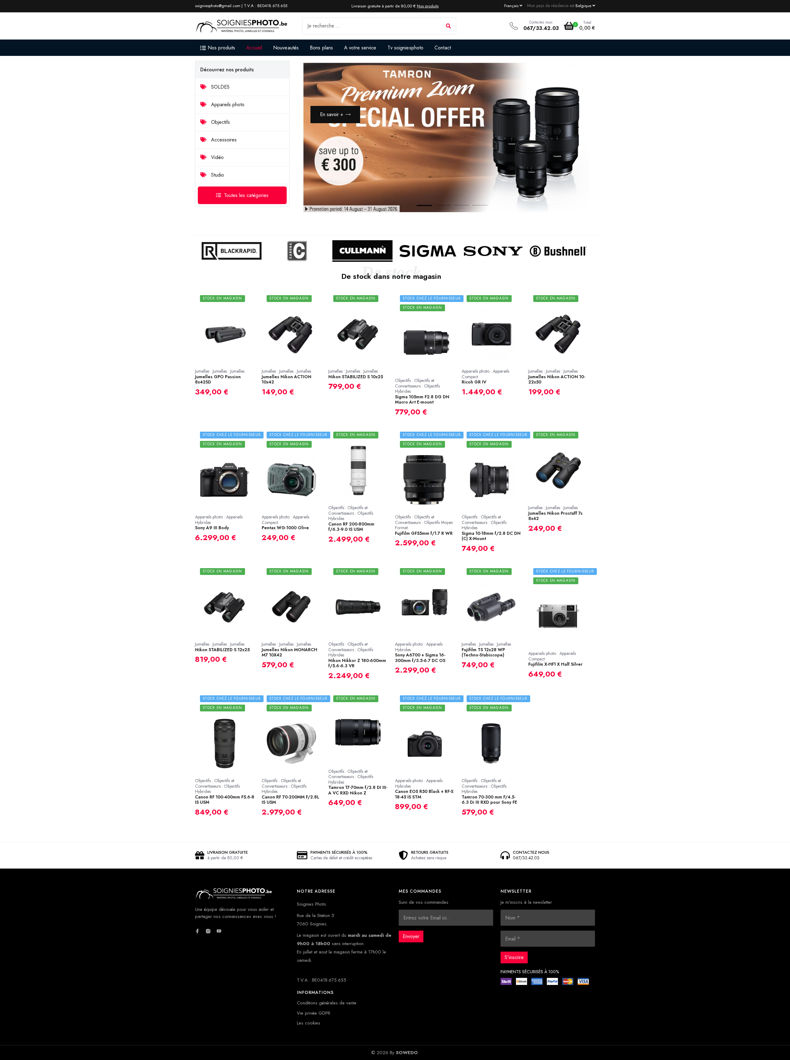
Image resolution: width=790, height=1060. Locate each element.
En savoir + (331, 114)
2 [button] (436, 206)
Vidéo (217, 157)
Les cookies (308, 1023)
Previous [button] (556, 193)
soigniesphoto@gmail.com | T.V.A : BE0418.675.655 (241, 6)
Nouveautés (286, 47)
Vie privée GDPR (313, 1013)
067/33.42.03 (541, 28)
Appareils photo (227, 104)
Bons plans (321, 47)
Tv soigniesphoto (406, 47)
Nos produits (428, 6)
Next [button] (575, 193)
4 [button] (473, 206)
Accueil (254, 47)
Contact (442, 47)
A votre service (360, 47)
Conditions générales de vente (326, 1002)
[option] (446, 138)
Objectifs (220, 122)
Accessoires (223, 139)
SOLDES (220, 86)
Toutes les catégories (246, 195)
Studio (217, 174)
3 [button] (455, 206)
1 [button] (418, 206)
